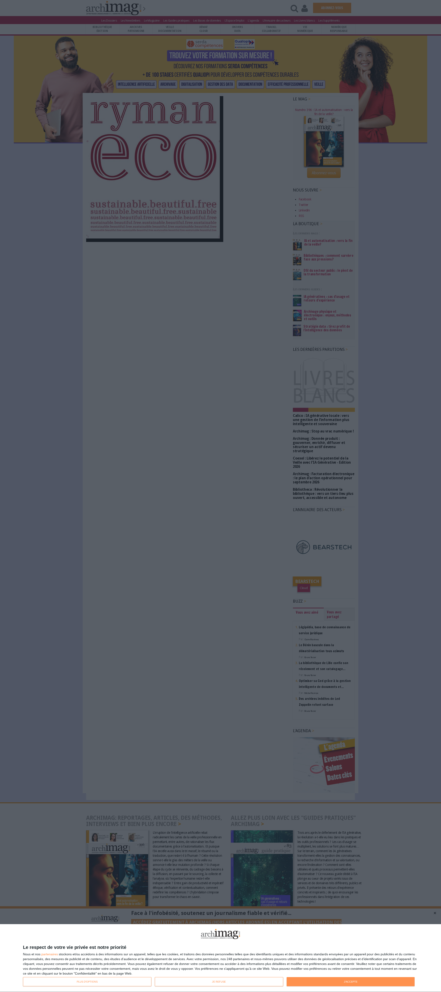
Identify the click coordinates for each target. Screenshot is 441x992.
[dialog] (220, 958)
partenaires (49, 954)
